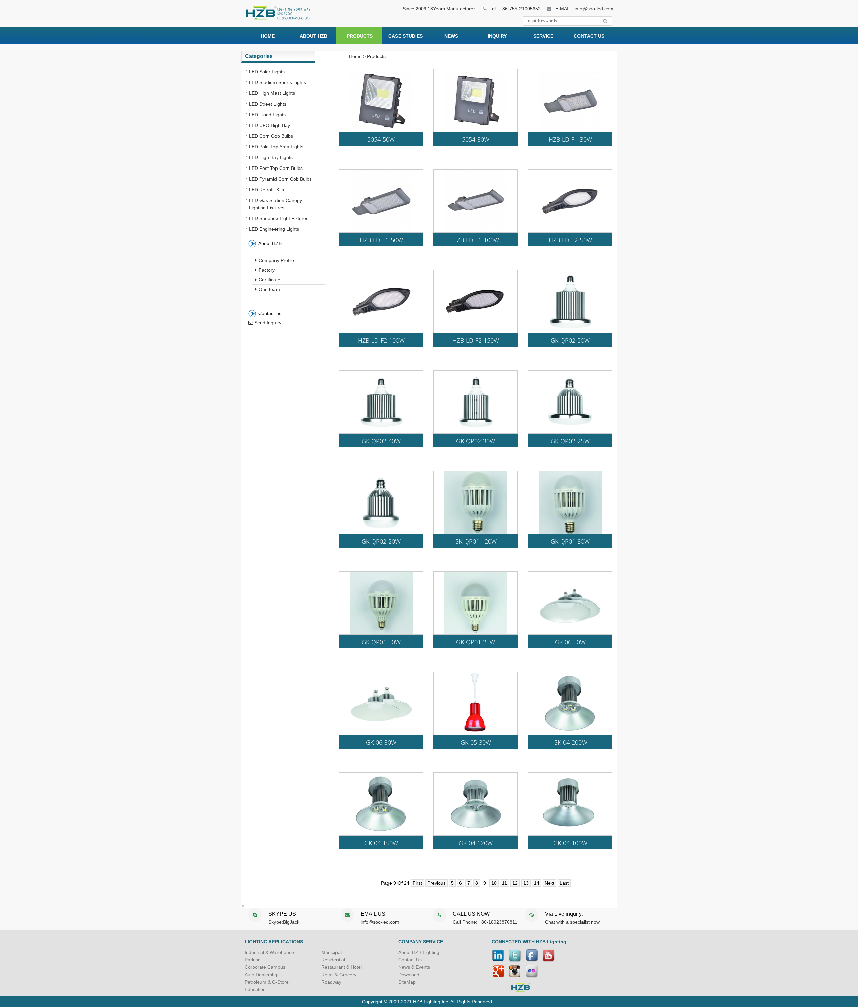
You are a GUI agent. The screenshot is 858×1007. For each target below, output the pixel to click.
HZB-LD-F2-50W (570, 240)
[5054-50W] (381, 130)
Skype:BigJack (283, 922)
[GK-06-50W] (570, 632)
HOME (268, 36)
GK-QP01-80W (570, 541)
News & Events (414, 967)
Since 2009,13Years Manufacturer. (439, 8)
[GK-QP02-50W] (570, 331)
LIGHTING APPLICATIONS (274, 941)
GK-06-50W (570, 642)
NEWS (451, 36)
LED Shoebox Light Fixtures (278, 218)
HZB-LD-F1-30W (570, 139)
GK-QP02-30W (475, 441)
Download (408, 974)
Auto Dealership (262, 974)
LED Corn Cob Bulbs (271, 136)
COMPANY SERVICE (420, 941)
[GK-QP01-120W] (475, 532)
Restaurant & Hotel (341, 967)
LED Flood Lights (267, 114)
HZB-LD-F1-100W (475, 240)
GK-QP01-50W (381, 642)
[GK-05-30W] (475, 733)
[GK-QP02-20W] (381, 532)
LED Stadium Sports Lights (277, 82)
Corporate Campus (265, 967)
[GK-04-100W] (570, 833)
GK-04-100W (570, 843)
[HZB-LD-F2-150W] (475, 331)
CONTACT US (589, 36)
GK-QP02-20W (381, 541)
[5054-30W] (475, 130)
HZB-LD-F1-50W (381, 240)
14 (536, 883)
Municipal (331, 952)
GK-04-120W (476, 843)
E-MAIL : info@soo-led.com (584, 8)
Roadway (331, 982)
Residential (333, 959)
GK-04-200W (570, 742)
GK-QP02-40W (381, 441)
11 (504, 883)
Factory (266, 270)
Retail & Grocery (338, 974)
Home (355, 56)
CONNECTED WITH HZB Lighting (529, 941)
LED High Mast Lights (272, 93)
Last (564, 883)
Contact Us (410, 959)
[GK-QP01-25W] (475, 632)
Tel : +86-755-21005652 (515, 8)
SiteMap (407, 982)
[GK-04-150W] (381, 833)
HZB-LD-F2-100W (381, 340)
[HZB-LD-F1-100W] (475, 230)
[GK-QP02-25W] (570, 431)
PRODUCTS (360, 36)
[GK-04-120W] (475, 833)
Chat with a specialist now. (573, 922)
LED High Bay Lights (271, 157)
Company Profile (275, 260)
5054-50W (381, 139)
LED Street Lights (267, 104)
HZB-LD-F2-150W (475, 340)
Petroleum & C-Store (267, 982)
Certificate (268, 279)
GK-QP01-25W (475, 642)
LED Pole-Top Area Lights (276, 146)
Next (549, 883)
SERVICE (543, 36)
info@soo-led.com (380, 922)
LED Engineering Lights (274, 229)
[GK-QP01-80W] (570, 532)
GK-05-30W (476, 742)
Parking (253, 959)
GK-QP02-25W (570, 441)
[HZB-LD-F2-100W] (381, 331)
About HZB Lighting (418, 952)
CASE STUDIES (405, 36)
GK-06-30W (381, 742)
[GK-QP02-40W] (381, 431)
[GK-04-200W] (570, 733)
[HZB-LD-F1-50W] (381, 230)
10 (494, 883)
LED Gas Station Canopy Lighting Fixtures (275, 204)
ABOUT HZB (313, 36)
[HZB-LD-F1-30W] (570, 130)
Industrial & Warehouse (269, 952)
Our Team (268, 289)
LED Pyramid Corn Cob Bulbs (280, 179)
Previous (436, 883)
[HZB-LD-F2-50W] (570, 230)
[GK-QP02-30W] (475, 431)
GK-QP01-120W (475, 541)
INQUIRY (497, 36)
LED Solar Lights (267, 71)
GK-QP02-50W (570, 340)
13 (526, 883)
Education (255, 989)
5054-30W (475, 139)
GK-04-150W (381, 843)
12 (515, 883)
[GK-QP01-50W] (381, 632)
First (417, 883)
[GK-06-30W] (381, 733)
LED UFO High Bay (269, 125)
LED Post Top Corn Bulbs (276, 168)
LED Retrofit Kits (266, 189)
